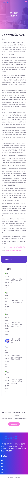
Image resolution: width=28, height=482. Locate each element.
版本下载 (3, 466)
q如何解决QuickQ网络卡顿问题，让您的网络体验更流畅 (16, 381)
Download (14, 424)
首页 (11, 13)
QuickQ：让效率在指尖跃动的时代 (13, 250)
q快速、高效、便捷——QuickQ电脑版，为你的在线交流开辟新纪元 (17, 324)
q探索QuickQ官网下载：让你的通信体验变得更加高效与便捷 (16, 357)
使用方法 (15, 13)
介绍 (2, 463)
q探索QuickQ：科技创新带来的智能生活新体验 (16, 280)
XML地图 (17, 477)
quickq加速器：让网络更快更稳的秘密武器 (15, 247)
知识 (2, 472)
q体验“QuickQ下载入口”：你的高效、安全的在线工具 (16, 340)
